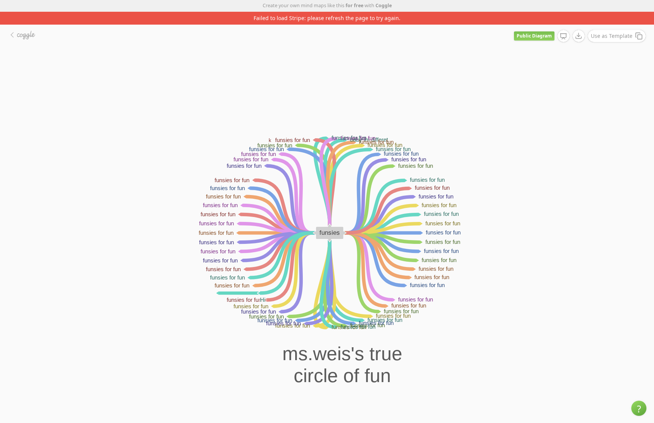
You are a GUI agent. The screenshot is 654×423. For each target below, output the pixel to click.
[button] (638, 408)
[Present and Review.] (563, 36)
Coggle (383, 5)
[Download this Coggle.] (579, 36)
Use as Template (611, 35)
